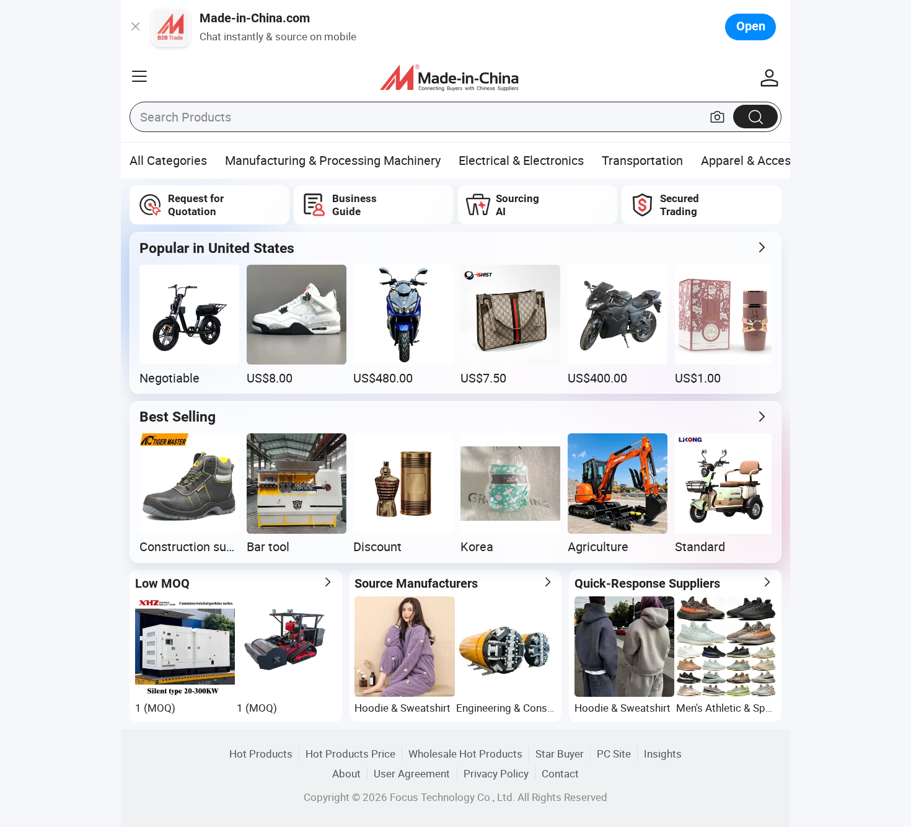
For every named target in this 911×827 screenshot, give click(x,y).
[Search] (755, 116)
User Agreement (412, 773)
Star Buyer (559, 753)
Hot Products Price (350, 753)
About (346, 773)
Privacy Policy (496, 773)
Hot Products (261, 753)
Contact (560, 773)
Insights (663, 753)
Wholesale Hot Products (465, 753)
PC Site (614, 753)
